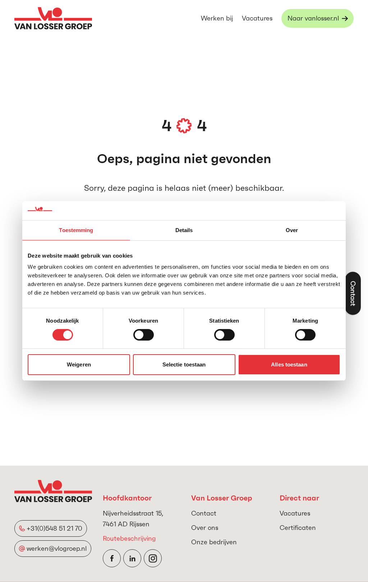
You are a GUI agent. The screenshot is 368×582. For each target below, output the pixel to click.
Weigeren (79, 364)
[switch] (143, 335)
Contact (203, 513)
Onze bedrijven (214, 542)
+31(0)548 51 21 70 (54, 528)
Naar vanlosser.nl (313, 18)
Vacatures (257, 18)
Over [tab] (292, 230)
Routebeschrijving (129, 538)
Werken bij (217, 18)
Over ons (204, 527)
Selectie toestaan (184, 364)
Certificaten (298, 527)
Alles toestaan (289, 364)
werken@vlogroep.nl (57, 548)
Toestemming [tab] (76, 230)
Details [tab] (184, 230)
